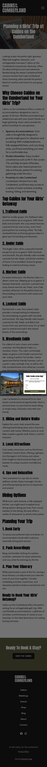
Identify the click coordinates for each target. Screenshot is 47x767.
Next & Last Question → (35, 391)
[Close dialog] (45, 374)
